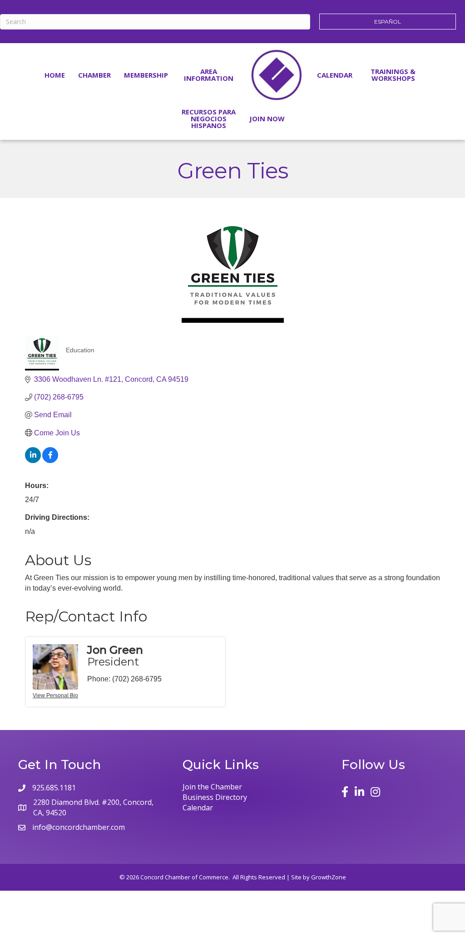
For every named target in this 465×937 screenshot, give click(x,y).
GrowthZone (328, 877)
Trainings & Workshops (393, 75)
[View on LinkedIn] (33, 460)
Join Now (267, 118)
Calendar (334, 74)
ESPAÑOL (387, 21)
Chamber (94, 74)
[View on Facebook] (50, 460)
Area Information (208, 75)
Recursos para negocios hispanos (209, 118)
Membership (146, 74)
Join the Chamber (212, 787)
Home (55, 74)
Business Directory (215, 797)
